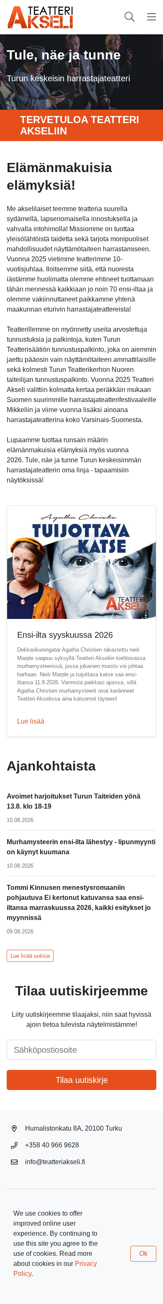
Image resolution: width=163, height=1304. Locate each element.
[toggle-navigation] (151, 17)
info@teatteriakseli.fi (55, 1161)
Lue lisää (30, 721)
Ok (143, 1253)
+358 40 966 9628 (52, 1145)
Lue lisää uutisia (30, 956)
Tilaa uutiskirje (82, 1080)
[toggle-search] (129, 17)
